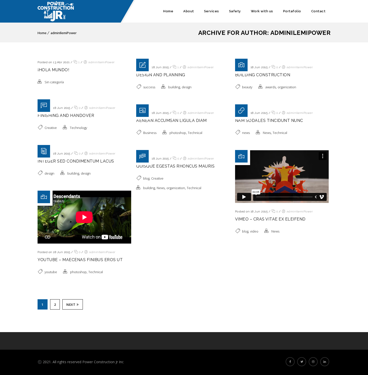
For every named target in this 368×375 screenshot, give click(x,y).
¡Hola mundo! (53, 69)
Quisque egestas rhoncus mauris (175, 166)
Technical (195, 132)
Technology (78, 127)
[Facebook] (290, 361)
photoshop (177, 132)
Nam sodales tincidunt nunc (269, 120)
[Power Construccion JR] (56, 11)
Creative (51, 127)
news (246, 132)
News (267, 132)
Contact (318, 11)
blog (146, 178)
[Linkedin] (324, 361)
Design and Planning (160, 74)
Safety (235, 11)
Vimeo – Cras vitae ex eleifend (270, 219)
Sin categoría (54, 82)
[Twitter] (301, 361)
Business (149, 132)
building (174, 87)
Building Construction (262, 74)
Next (70, 304)
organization (287, 87)
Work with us (262, 11)
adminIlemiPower (64, 33)
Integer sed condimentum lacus (76, 161)
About (188, 11)
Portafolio (292, 11)
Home (168, 11)
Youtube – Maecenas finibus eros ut (80, 259)
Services (211, 11)
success (149, 87)
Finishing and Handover (66, 115)
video (254, 231)
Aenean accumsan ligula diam (171, 120)
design (187, 87)
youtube (51, 272)
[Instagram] (313, 361)
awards (270, 87)
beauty (247, 87)
